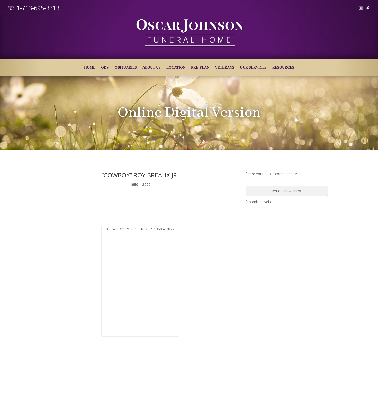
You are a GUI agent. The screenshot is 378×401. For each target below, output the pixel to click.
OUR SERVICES (253, 67)
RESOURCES (283, 67)
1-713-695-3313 (37, 8)
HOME (89, 67)
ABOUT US (151, 67)
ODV (105, 67)
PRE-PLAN (200, 67)
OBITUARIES (126, 67)
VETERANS (224, 67)
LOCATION (175, 67)
